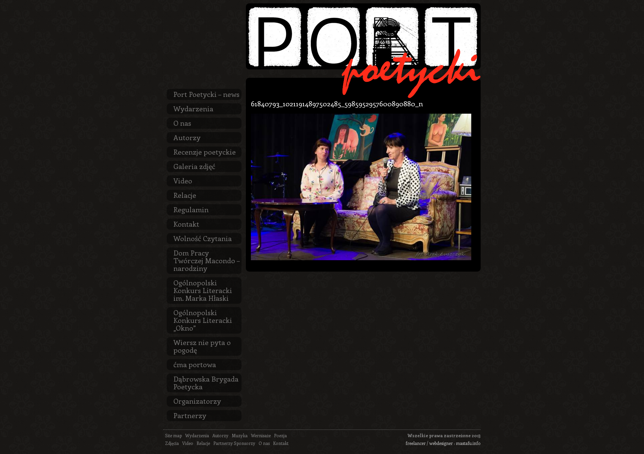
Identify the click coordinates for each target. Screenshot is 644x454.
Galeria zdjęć (194, 166)
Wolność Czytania (202, 238)
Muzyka (240, 435)
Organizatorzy (197, 400)
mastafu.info (468, 443)
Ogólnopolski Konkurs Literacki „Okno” (202, 319)
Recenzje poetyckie (204, 151)
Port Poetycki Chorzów (363, 36)
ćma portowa (194, 364)
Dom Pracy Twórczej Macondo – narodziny (206, 260)
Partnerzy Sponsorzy (234, 443)
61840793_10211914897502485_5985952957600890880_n (337, 103)
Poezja (280, 435)
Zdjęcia (172, 443)
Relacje (184, 195)
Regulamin (191, 209)
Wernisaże (261, 435)
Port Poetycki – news (206, 94)
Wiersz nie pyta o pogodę (202, 345)
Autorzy (187, 137)
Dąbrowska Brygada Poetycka (205, 382)
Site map (173, 435)
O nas (182, 122)
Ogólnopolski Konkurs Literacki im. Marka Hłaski (202, 290)
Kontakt (186, 223)
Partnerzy (189, 415)
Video (182, 180)
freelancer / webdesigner (429, 443)
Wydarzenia (193, 108)
